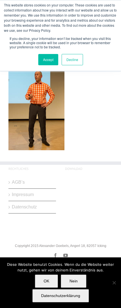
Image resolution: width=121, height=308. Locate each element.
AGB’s (18, 182)
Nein (74, 281)
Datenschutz (24, 206)
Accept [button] (48, 59)
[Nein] (114, 282)
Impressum (23, 194)
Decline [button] (72, 59)
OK (46, 281)
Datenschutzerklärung (60, 295)
